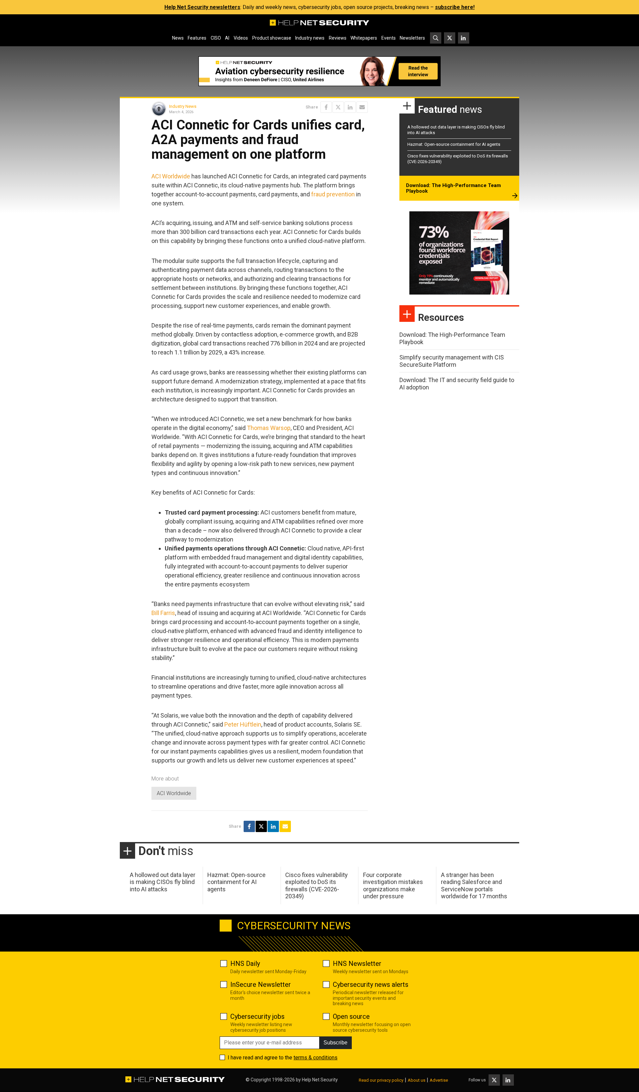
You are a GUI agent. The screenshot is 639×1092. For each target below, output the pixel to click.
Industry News (182, 106)
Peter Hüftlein (242, 724)
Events (388, 38)
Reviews (337, 38)
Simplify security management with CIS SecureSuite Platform (451, 361)
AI (227, 38)
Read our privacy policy (381, 1080)
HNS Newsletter (357, 964)
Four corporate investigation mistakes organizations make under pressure (393, 885)
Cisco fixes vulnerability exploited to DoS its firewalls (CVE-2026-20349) (316, 885)
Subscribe (335, 1042)
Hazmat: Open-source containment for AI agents (453, 144)
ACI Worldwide (170, 176)
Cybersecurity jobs (257, 1016)
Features (197, 38)
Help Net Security (320, 1079)
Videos (241, 38)
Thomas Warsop (269, 427)
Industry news (309, 38)
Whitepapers (363, 38)
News (178, 38)
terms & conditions (315, 1057)
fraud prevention (333, 194)
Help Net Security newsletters (202, 7)
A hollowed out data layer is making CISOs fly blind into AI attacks (162, 882)
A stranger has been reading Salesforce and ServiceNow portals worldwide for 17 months (474, 885)
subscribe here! (455, 7)
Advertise (439, 1080)
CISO (216, 38)
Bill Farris (163, 612)
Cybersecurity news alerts (370, 984)
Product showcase (271, 38)
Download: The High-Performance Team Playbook (453, 188)
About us (416, 1080)
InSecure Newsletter (260, 984)
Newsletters (412, 38)
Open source (351, 1016)
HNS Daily (245, 964)
